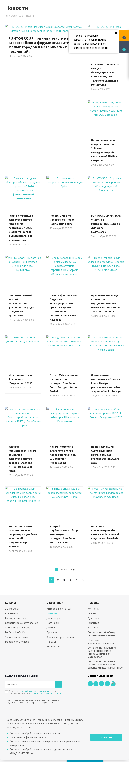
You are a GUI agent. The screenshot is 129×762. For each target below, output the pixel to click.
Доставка (93, 618)
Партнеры (52, 622)
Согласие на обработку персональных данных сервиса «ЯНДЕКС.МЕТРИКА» (105, 664)
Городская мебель (16, 618)
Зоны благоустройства (60, 637)
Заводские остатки (16, 637)
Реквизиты (53, 646)
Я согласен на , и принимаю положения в (35, 692)
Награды (51, 641)
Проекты (51, 632)
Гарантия (93, 622)
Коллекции (11, 613)
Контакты (93, 608)
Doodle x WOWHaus (17, 641)
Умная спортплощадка (18, 627)
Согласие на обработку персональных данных (102, 633)
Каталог (11, 603)
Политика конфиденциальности (101, 641)
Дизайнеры (53, 618)
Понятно (106, 737)
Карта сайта (95, 627)
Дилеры (51, 627)
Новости (51, 613)
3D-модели (12, 608)
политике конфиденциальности (46, 693)
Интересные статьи (58, 608)
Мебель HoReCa (15, 632)
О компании (54, 603)
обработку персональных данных (38, 691)
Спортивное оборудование (21, 622)
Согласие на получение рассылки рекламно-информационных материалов (102, 652)
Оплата (92, 613)
